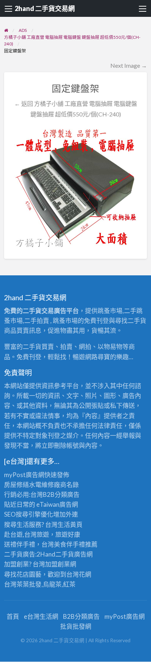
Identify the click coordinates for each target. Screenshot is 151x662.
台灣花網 (78, 574)
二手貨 (64, 554)
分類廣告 (67, 494)
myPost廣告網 (24, 475)
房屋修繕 (16, 484)
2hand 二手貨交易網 (45, 8)
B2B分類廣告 (81, 616)
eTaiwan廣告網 (57, 504)
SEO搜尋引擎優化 (28, 514)
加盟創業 (57, 564)
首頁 (13, 616)
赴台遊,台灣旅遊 (26, 534)
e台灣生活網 (41, 616)
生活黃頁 (70, 524)
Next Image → (128, 65)
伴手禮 (75, 544)
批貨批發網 (75, 626)
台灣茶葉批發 (22, 584)
